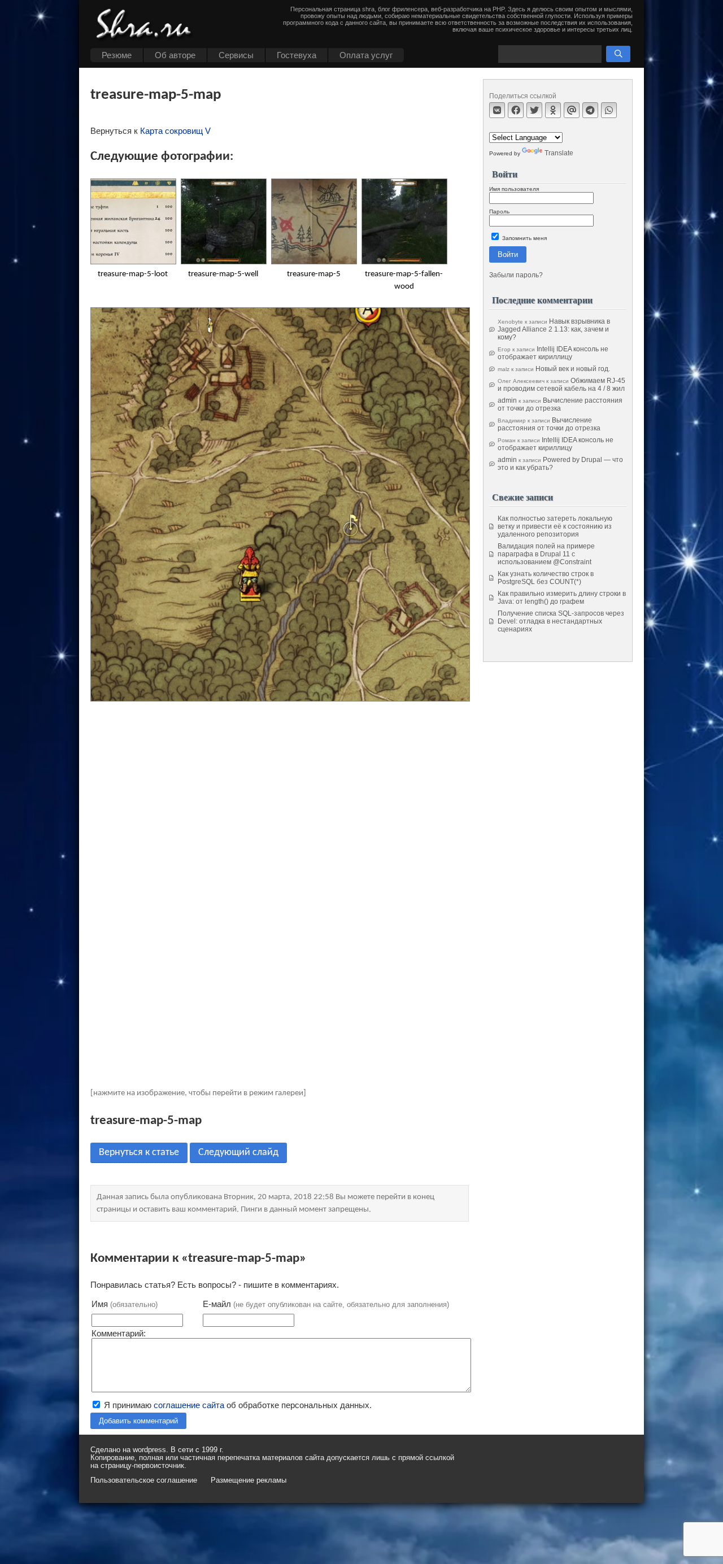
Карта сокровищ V (175, 131)
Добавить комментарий (138, 1421)
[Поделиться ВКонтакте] (497, 110)
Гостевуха (296, 55)
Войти (508, 254)
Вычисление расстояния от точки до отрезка (560, 404)
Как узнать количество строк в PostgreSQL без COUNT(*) (546, 578)
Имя (125, 1304)
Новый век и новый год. (572, 369)
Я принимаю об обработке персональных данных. (237, 1405)
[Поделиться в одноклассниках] (553, 110)
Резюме (117, 55)
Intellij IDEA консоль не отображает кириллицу (553, 353)
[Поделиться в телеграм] (590, 110)
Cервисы (236, 55)
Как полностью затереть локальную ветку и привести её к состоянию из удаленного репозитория (555, 526)
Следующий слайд (238, 1152)
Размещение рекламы (248, 1480)
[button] (618, 54)
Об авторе (175, 55)
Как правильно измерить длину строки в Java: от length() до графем (562, 597)
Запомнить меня (523, 238)
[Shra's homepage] (146, 25)
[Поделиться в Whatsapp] (609, 110)
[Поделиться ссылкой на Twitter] (534, 110)
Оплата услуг (366, 55)
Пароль (499, 211)
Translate (559, 153)
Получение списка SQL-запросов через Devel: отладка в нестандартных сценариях (561, 621)
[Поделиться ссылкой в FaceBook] (516, 110)
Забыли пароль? (516, 275)
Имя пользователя (514, 189)
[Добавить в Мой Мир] (572, 110)
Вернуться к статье (139, 1152)
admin (507, 400)
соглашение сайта (189, 1405)
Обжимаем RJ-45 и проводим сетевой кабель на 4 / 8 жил (561, 385)
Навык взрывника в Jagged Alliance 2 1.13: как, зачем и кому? (554, 329)
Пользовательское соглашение (143, 1480)
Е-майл (326, 1304)
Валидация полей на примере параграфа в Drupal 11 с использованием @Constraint (546, 554)
